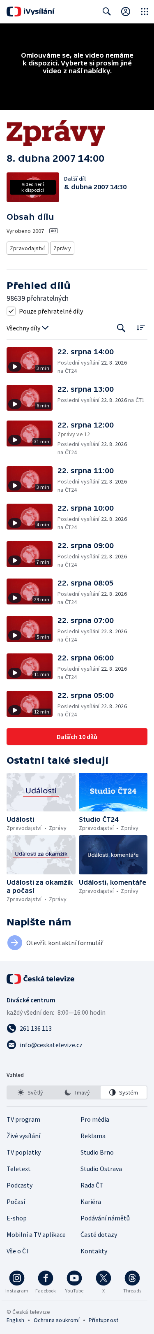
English (15, 1320)
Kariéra (90, 1201)
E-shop (17, 1218)
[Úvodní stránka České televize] (41, 979)
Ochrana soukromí (57, 1320)
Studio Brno (97, 1152)
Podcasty (19, 1185)
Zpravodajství (27, 248)
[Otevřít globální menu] (144, 11)
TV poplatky (24, 1152)
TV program (23, 1119)
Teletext (19, 1168)
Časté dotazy (98, 1234)
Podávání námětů (105, 1218)
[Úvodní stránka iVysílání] (31, 11)
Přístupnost (103, 1320)
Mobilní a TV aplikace (36, 1234)
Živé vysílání (23, 1136)
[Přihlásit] (125, 11)
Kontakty (93, 1251)
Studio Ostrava (101, 1168)
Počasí (16, 1201)
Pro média (94, 1119)
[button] (32, 361)
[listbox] (77, 1092)
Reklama (93, 1136)
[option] (30, 1092)
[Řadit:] (140, 327)
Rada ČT (91, 1185)
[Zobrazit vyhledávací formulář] (106, 11)
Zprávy (62, 248)
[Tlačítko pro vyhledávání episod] (121, 328)
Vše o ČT (18, 1251)
